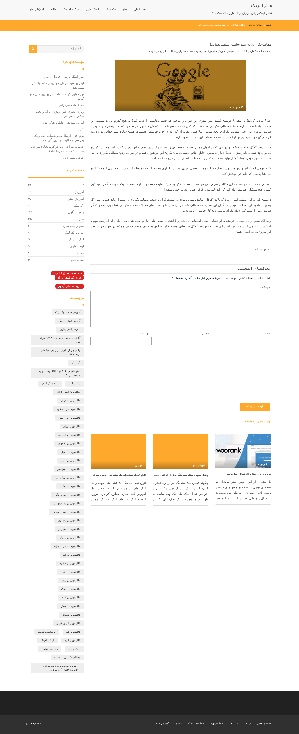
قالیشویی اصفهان (70, 400)
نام (267, 333)
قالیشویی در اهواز (70, 452)
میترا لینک (261, 6)
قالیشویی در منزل (70, 571)
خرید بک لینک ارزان (69, 277)
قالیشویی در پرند (71, 580)
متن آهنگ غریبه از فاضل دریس (64, 76)
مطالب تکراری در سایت (162, 51)
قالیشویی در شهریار (69, 529)
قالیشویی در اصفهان (69, 443)
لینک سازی (92, 9)
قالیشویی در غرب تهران (67, 546)
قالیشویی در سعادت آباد (67, 494)
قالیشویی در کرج (71, 597)
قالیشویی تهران (71, 426)
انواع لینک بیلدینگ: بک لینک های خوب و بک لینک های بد (118, 475)
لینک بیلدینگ (71, 9)
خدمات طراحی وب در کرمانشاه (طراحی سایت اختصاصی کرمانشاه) (57, 149)
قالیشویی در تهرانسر (68, 469)
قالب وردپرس (33, 723)
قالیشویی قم (73, 631)
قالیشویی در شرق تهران (67, 503)
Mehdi (258, 51)
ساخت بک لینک (74, 232)
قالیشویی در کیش (70, 606)
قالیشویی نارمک (47, 631)
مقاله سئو (77, 259)
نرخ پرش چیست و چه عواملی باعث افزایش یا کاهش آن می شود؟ (61, 667)
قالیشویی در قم (71, 554)
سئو (124, 9)
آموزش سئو (36, 9)
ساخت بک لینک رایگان (68, 392)
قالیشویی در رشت (70, 486)
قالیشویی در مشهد (70, 563)
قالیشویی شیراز (71, 614)
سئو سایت (200, 51)
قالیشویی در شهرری (69, 520)
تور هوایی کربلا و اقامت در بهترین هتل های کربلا (56, 96)
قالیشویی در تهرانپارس (67, 477)
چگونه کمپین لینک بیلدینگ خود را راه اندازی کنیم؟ (180, 475)
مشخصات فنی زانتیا (71, 105)
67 (82, 185)
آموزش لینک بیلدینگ (69, 320)
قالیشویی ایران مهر (69, 417)
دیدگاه (265, 287)
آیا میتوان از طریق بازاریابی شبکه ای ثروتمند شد (60, 352)
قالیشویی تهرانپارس (69, 434)
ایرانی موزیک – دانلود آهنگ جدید (63, 122)
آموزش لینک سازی (70, 329)
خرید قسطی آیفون (70, 286)
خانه (268, 25)
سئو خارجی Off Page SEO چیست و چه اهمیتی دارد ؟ (59, 373)
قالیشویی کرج (72, 640)
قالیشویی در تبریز (70, 460)
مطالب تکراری (185, 51)
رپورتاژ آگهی (76, 212)
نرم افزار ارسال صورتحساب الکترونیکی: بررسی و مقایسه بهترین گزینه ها (58, 138)
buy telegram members (67, 273)
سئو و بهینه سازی (73, 226)
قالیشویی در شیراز (70, 537)
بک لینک (111, 9)
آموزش (79, 192)
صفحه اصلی (141, 9)
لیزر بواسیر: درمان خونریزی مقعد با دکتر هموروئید (58, 85)
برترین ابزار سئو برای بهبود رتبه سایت (249, 474)
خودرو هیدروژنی (73, 157)
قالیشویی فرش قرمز (68, 623)
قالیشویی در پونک (70, 588)
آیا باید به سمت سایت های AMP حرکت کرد (59, 339)
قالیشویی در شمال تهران (66, 511)
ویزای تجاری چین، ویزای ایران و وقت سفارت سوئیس (59, 114)
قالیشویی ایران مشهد (68, 409)
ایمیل (205, 333)
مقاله (53, 9)
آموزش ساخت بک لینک (67, 312)
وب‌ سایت (142, 333)
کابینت (80, 129)
